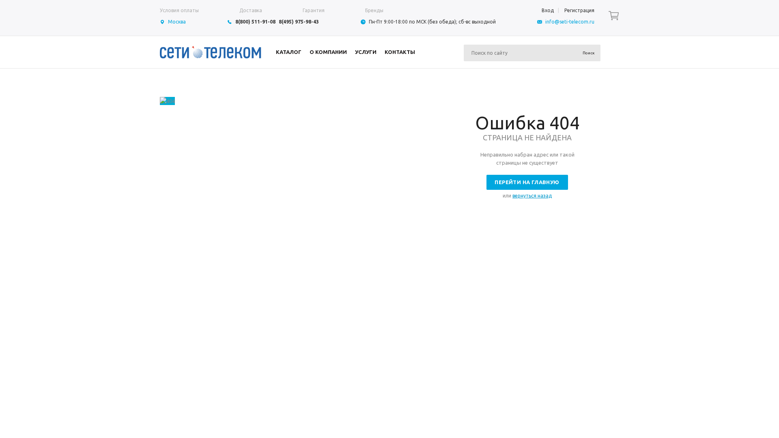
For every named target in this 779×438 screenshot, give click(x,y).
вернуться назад (532, 195)
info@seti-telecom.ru (569, 21)
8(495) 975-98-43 (299, 21)
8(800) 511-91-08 (255, 21)
